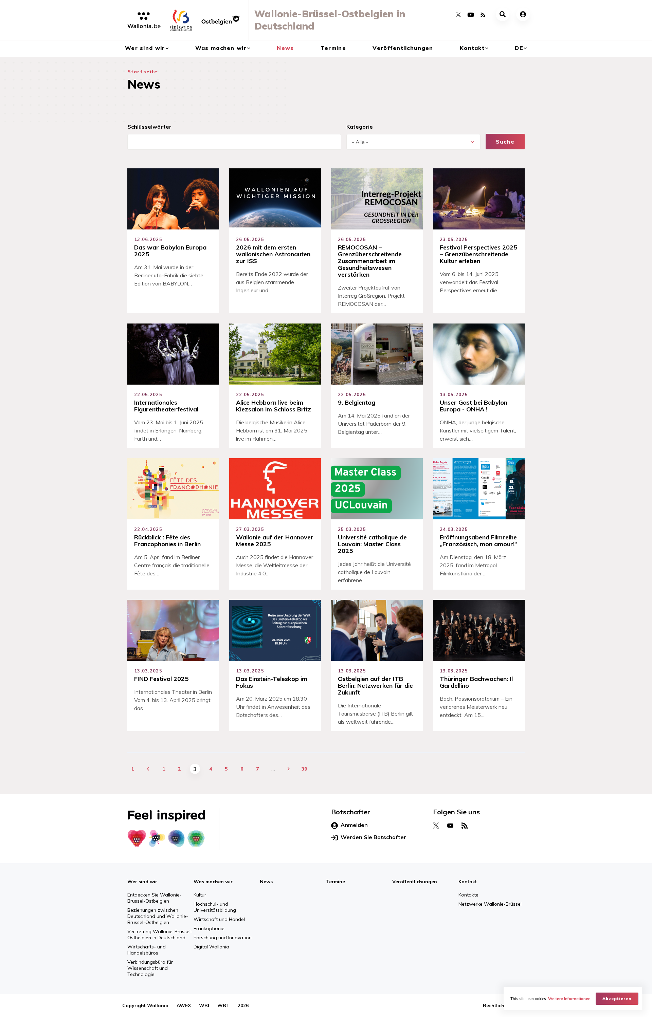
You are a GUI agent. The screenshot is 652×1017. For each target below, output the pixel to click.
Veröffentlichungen (403, 47)
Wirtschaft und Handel (219, 919)
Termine (333, 47)
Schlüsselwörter (149, 126)
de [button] (519, 47)
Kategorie (359, 126)
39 (304, 769)
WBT (223, 1005)
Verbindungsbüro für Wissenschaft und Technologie (150, 968)
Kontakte (468, 895)
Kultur (200, 895)
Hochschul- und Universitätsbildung (215, 907)
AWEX (184, 1005)
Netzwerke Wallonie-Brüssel (490, 904)
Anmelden (354, 824)
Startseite (142, 72)
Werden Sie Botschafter (373, 837)
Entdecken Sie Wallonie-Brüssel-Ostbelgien (154, 898)
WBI (204, 1005)
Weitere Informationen (569, 998)
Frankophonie (209, 928)
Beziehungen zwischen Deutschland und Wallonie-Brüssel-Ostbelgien (157, 916)
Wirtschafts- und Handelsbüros (146, 950)
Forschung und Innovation (223, 938)
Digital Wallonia (211, 947)
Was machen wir (221, 47)
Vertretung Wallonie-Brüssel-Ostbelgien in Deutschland (160, 934)
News (285, 47)
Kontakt (472, 47)
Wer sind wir (145, 47)
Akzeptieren (617, 998)
